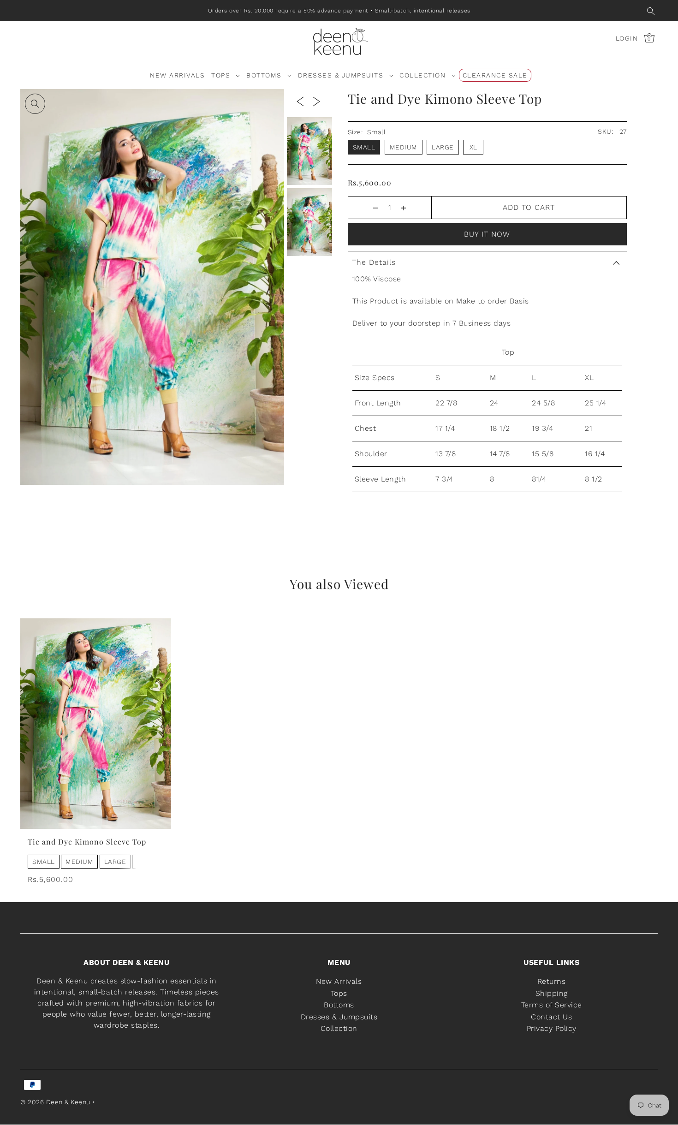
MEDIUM (79, 861)
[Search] (651, 10)
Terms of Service (551, 1004)
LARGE (115, 861)
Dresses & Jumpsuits (339, 1016)
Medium (403, 147)
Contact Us (551, 1016)
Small (364, 147)
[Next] (316, 101)
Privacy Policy (552, 1028)
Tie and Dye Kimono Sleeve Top (87, 841)
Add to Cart (529, 207)
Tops (339, 993)
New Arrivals (339, 981)
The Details (374, 262)
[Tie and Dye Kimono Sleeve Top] (95, 723)
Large (443, 147)
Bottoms (339, 1004)
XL (473, 147)
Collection (339, 1028)
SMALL (43, 861)
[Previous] (300, 101)
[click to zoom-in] (35, 104)
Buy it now (487, 234)
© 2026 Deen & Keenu (55, 1102)
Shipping (551, 993)
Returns (551, 981)
